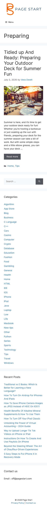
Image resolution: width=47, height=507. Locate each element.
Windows (9, 363)
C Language (10, 222)
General (8, 270)
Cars (6, 230)
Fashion (8, 257)
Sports (7, 345)
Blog (6, 213)
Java (6, 305)
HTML (7, 283)
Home (10, 166)
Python (7, 336)
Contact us (31, 503)
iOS (6, 292)
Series (7, 341)
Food (6, 261)
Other (7, 332)
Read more (12, 156)
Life (6, 319)
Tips (17, 166)
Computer (9, 239)
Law (6, 314)
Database (9, 248)
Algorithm (9, 204)
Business (8, 217)
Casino (7, 235)
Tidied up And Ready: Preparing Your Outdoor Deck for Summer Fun (22, 63)
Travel (7, 358)
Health (7, 275)
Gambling (9, 266)
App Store (9, 208)
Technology (10, 349)
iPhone (7, 297)
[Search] (39, 181)
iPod (6, 301)
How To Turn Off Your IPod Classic (22, 418)
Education (9, 252)
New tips (8, 327)
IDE (5, 288)
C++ (6, 226)
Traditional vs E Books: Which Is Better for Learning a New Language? (20, 387)
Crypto (7, 244)
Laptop (7, 310)
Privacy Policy (17, 503)
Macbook (9, 323)
